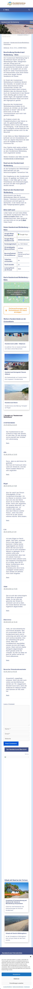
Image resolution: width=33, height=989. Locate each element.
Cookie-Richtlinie (7, 986)
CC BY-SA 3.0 (25, 34)
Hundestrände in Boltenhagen (14, 158)
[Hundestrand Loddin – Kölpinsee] (16, 340)
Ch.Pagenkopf (20, 34)
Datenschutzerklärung (18, 986)
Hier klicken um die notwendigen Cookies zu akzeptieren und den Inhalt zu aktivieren (16, 292)
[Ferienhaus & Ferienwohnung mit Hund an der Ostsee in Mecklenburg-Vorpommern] (16, 897)
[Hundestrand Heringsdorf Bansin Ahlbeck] (16, 369)
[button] (30, 956)
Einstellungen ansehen (16, 983)
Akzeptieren (16, 974)
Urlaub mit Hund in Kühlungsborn (16, 933)
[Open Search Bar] (29, 10)
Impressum (27, 986)
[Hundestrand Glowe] (16, 399)
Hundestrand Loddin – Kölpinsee (15, 344)
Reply (7, 443)
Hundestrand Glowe (11, 402)
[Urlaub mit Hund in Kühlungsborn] (16, 930)
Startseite (6, 42)
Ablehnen (16, 979)
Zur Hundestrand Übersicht (16, 749)
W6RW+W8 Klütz (24, 240)
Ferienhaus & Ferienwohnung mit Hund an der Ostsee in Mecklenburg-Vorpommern (16, 902)
